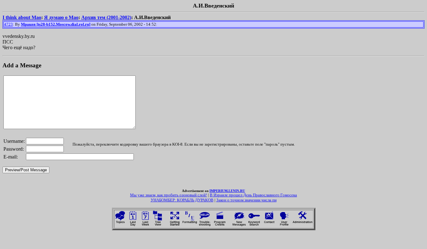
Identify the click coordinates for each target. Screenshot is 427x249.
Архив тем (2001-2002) (106, 17)
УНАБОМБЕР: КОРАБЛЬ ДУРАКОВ (182, 200)
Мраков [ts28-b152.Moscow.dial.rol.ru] (55, 24)
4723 (8, 24)
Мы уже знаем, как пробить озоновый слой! (168, 195)
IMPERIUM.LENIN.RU (227, 191)
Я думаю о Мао (61, 17)
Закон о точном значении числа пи (246, 200)
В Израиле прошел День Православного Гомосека (253, 195)
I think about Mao (22, 17)
